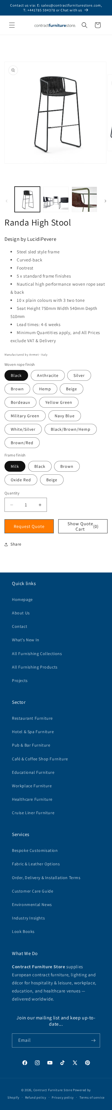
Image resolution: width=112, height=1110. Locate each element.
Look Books (23, 931)
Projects (20, 680)
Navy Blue (65, 415)
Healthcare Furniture (32, 799)
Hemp (45, 389)
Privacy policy (63, 1097)
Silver (79, 375)
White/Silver (23, 429)
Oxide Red (21, 479)
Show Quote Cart (83, 526)
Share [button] (16, 544)
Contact (19, 626)
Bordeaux (20, 402)
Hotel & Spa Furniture (33, 731)
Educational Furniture (33, 772)
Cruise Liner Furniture (33, 812)
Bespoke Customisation (35, 850)
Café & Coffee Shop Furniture (40, 759)
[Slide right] (105, 201)
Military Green (25, 415)
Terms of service (92, 1097)
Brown (17, 389)
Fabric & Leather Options (36, 864)
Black (16, 375)
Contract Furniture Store (52, 1090)
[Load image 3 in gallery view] (84, 199)
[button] (12, 25)
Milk (15, 466)
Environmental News (32, 904)
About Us (21, 613)
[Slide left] (6, 201)
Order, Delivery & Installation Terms (46, 877)
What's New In (25, 639)
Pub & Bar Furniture (31, 745)
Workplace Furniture (32, 785)
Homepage (22, 599)
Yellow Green (58, 402)
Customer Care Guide (32, 891)
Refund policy (35, 1097)
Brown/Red (22, 442)
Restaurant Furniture (32, 718)
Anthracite (48, 375)
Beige (71, 389)
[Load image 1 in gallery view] (27, 199)
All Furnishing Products (35, 667)
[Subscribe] (93, 1040)
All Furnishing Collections (37, 653)
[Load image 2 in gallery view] (55, 199)
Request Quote (29, 526)
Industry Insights (28, 918)
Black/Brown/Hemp (70, 429)
